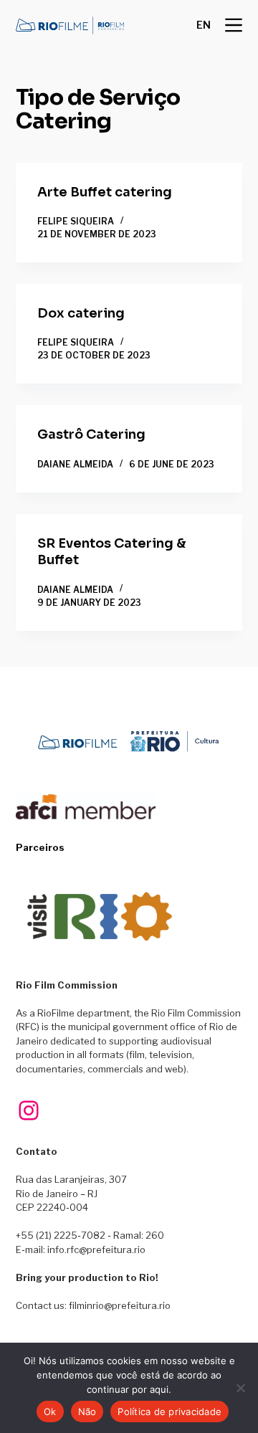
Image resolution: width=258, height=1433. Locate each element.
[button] (203, 25)
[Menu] (233, 25)
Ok (50, 1411)
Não (87, 1411)
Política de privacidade (169, 1411)
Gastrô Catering (91, 434)
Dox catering (81, 313)
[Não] (240, 1388)
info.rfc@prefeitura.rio (96, 1249)
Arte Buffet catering (104, 192)
